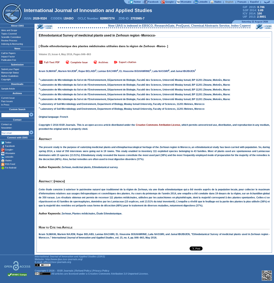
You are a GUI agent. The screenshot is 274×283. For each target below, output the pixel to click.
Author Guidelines (9, 76)
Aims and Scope (9, 30)
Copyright (6, 79)
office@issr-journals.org (57, 262)
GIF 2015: (254, 7)
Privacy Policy (101, 270)
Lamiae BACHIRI (107, 71)
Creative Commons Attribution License (158, 125)
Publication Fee (8, 60)
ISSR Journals (65, 270)
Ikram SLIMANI (47, 71)
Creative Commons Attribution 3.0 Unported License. (118, 273)
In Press (5, 104)
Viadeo (8, 160)
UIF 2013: (254, 16)
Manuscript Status (10, 72)
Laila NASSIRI (160, 71)
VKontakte (10, 153)
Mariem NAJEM (67, 71)
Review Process (9, 40)
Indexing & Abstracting (12, 44)
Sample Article (8, 88)
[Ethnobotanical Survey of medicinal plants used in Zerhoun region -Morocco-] (49, 62)
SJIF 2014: (253, 10)
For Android (10, 167)
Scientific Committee (11, 37)
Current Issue (8, 98)
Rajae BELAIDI (86, 71)
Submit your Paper (10, 69)
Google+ (9, 149)
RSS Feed (10, 164)
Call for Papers (8, 53)
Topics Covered (9, 33)
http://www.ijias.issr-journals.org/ (63, 259)
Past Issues (7, 101)
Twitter (8, 142)
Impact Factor (8, 56)
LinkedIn (9, 157)
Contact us (6, 124)
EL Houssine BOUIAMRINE (134, 71)
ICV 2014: (252, 13)
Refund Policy (83, 270)
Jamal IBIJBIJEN (185, 71)
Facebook (10, 146)
